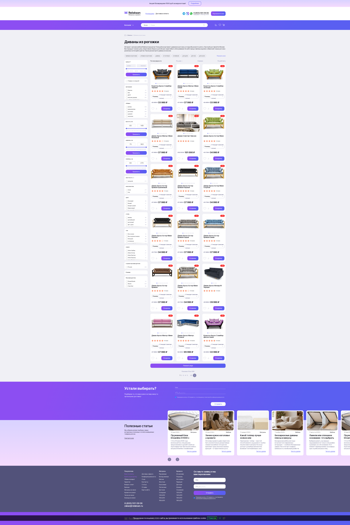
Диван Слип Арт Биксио (187, 136)
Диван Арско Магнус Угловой (186, 336)
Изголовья (179, 479)
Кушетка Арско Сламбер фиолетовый (213, 336)
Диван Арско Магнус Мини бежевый (162, 136)
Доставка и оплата (162, 13)
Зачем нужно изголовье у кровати (217, 436)
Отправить (218, 404)
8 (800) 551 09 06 (133, 503)
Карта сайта (146, 490)
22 (191, 375)
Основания (179, 490)
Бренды (127, 487)
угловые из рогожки (146, 56)
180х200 (162, 500)
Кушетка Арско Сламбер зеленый (213, 87)
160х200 (162, 498)
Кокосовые (162, 484)
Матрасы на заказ (130, 490)
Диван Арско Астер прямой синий (211, 236)
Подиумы (179, 476)
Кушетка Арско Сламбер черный (161, 87)
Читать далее (192, 451)
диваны (157, 56)
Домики (179, 487)
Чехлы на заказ (129, 495)
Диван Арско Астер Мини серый (188, 286)
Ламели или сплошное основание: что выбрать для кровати (321, 438)
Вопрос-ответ (129, 484)
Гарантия (127, 482)
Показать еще (188, 366)
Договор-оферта (147, 474)
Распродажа (149, 13)
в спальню (176, 56)
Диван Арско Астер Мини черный (162, 236)
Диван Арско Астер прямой (159, 286)
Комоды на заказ (129, 498)
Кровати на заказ (130, 492)
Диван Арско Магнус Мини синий (188, 87)
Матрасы (162, 471)
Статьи (144, 484)
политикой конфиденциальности (214, 397)
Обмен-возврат (129, 479)
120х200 (179, 492)
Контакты (145, 482)
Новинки (200, 61)
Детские (162, 490)
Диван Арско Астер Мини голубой (214, 186)
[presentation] (169, 459)
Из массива (180, 474)
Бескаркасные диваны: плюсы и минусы (286, 436)
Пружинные (163, 474)
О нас (143, 479)
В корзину (167, 109)
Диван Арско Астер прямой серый (185, 236)
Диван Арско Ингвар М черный (213, 286)
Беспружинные (164, 476)
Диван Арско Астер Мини (214, 136)
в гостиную (166, 56)
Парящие (179, 482)
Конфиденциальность (149, 476)
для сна (193, 56)
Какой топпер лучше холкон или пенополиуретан (250, 438)
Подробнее (195, 3)
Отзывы (144, 487)
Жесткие (162, 482)
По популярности (156, 61)
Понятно (212, 518)
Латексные (162, 487)
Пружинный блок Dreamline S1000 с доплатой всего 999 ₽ (182, 438)
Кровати (179, 471)
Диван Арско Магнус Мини (162, 335)
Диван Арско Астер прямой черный (185, 186)
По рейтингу (222, 61)
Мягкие (161, 479)
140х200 (162, 495)
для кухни (202, 56)
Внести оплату (129, 474)
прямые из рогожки (131, 56)
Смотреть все (129, 438)
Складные (162, 492)
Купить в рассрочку (130, 476)
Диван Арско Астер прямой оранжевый (159, 186)
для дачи (185, 56)
